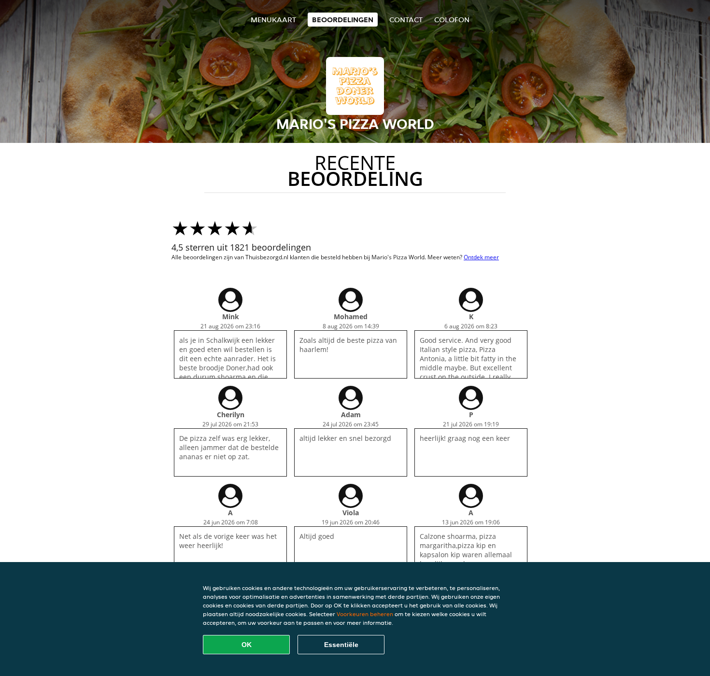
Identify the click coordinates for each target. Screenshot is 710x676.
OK (246, 644)
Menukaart (273, 19)
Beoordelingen (342, 19)
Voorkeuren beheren (365, 614)
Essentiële (341, 644)
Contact (406, 19)
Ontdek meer (481, 257)
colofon (451, 19)
